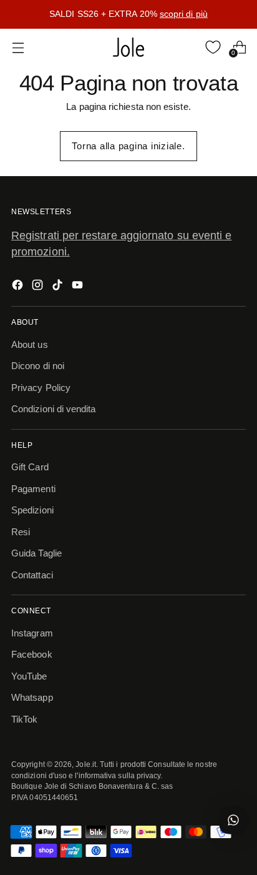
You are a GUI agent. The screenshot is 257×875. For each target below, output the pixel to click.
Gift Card (30, 467)
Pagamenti (33, 488)
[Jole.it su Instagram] (38, 287)
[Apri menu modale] (18, 47)
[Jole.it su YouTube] (78, 287)
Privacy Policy (40, 387)
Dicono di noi (37, 365)
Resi (20, 531)
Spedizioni (32, 510)
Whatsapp (32, 697)
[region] (128, 14)
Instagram (32, 633)
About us (29, 344)
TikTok (24, 719)
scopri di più (184, 14)
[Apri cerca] (187, 47)
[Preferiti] (213, 47)
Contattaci (32, 575)
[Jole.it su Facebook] (18, 287)
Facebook (31, 654)
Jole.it (85, 764)
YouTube (29, 676)
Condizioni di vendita (53, 408)
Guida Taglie (36, 553)
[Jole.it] (128, 47)
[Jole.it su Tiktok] (58, 287)
